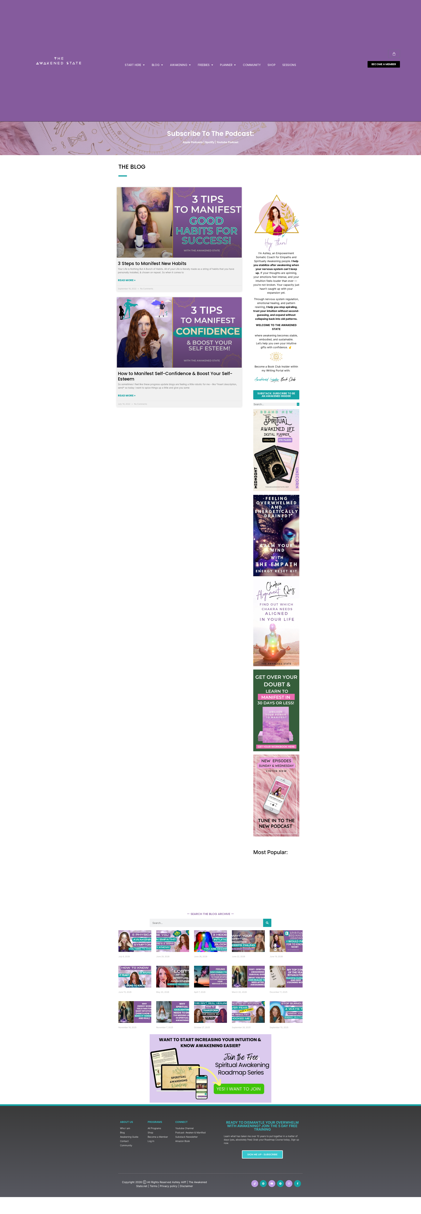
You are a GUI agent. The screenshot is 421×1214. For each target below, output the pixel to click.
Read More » (127, 280)
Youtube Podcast (227, 142)
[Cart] (394, 54)
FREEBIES (204, 65)
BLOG (156, 65)
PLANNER (226, 65)
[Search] (298, 404)
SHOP (271, 65)
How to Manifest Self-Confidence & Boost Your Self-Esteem (175, 376)
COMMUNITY (252, 65)
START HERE (133, 65)
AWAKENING (178, 65)
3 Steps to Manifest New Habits (152, 263)
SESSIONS (289, 65)
